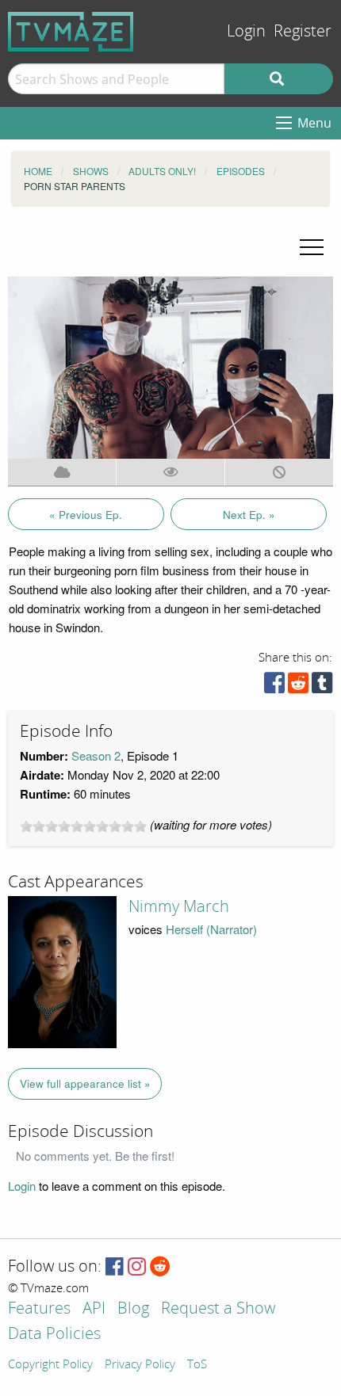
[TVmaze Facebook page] (114, 1267)
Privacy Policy (140, 1365)
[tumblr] (322, 686)
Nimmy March (178, 906)
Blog (133, 1309)
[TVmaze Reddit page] (160, 1267)
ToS (197, 1365)
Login (246, 31)
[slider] (83, 826)
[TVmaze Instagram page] (137, 1267)
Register (302, 31)
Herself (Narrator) (211, 929)
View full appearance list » (85, 1083)
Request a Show (218, 1309)
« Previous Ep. (85, 514)
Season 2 (96, 755)
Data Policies (54, 1334)
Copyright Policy (50, 1365)
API (93, 1309)
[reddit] (298, 686)
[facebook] (274, 686)
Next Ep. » (249, 514)
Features (39, 1309)
